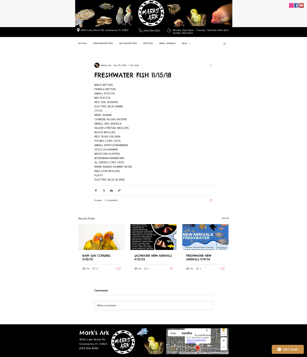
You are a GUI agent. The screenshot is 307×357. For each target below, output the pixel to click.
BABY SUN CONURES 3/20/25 (96, 257)
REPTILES (148, 43)
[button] (224, 43)
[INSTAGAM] (291, 5)
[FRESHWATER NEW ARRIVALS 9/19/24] (205, 237)
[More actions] (211, 65)
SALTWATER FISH (128, 43)
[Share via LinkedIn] (111, 190)
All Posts (82, 43)
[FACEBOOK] (296, 5)
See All (225, 218)
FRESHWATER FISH (103, 43)
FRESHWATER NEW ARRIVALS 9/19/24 (198, 257)
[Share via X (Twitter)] (103, 190)
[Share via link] (119, 190)
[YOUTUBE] (301, 5)
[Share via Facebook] (95, 190)
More (184, 43)
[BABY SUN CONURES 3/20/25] (102, 237)
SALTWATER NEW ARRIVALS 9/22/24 (153, 257)
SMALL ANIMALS (167, 43)
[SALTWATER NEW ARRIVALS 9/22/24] (153, 237)
